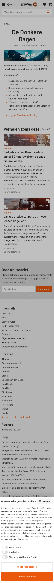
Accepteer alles (27, 576)
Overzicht (46, 501)
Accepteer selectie (27, 566)
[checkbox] (11, 547)
